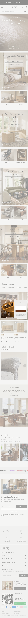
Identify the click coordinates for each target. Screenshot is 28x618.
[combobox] (17, 309)
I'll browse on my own (20, 312)
